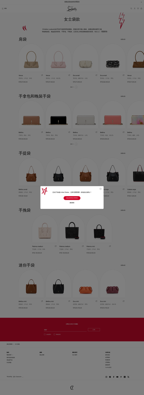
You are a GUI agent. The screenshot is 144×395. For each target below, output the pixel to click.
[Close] (101, 189)
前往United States (72, 198)
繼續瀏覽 (72, 202)
